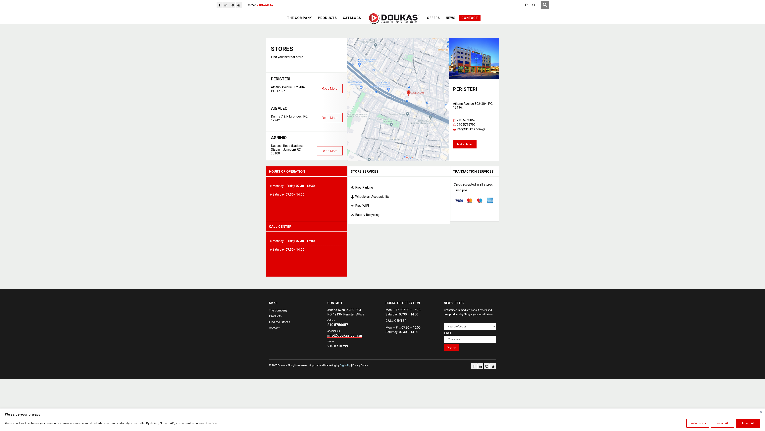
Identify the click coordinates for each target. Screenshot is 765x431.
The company (278, 310)
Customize (696, 423)
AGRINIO (304, 145)
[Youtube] (239, 5)
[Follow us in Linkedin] (480, 366)
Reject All (722, 423)
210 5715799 (466, 125)
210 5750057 (466, 120)
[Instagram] (232, 5)
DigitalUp (345, 365)
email (447, 332)
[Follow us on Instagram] (487, 366)
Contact (274, 328)
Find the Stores (279, 322)
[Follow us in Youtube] (493, 366)
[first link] (545, 5)
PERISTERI (304, 85)
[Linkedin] (226, 5)
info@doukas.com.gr (471, 129)
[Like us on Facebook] (474, 366)
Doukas (5, 286)
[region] (382, 419)
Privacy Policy (360, 365)
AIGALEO (304, 114)
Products (275, 316)
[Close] (760, 411)
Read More (329, 88)
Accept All (747, 423)
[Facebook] (220, 5)
